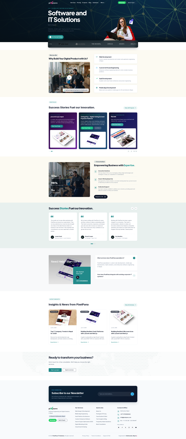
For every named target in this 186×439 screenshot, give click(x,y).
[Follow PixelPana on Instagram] (129, 427)
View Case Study (56, 127)
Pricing (79, 2)
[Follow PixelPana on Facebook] (122, 427)
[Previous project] (128, 151)
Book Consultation (101, 424)
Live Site (67, 127)
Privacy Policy (85, 435)
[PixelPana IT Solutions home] (53, 2)
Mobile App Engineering (81, 413)
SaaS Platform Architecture (82, 416)
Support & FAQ (106, 435)
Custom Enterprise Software (82, 419)
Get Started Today (56, 37)
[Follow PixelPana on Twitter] (125, 427)
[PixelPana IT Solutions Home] (60, 408)
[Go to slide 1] (92, 243)
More (103, 2)
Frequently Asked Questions (103, 421)
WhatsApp (122, 2)
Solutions (96, 2)
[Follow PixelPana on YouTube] (136, 427)
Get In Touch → (62, 420)
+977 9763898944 (82, 281)
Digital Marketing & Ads (81, 424)
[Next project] (131, 151)
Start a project (55, 370)
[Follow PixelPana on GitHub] (132, 427)
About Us (98, 411)
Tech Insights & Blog (101, 419)
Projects (84, 2)
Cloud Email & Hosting (81, 427)
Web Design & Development (82, 411)
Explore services (69, 370)
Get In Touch (132, 2)
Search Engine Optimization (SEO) (84, 421)
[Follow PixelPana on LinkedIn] (118, 427)
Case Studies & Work (101, 416)
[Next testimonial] (135, 208)
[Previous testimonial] (132, 208)
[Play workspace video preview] (69, 77)
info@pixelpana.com (125, 417)
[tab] (52, 151)
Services (73, 2)
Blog (90, 2)
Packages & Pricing (101, 413)
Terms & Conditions (96, 435)
